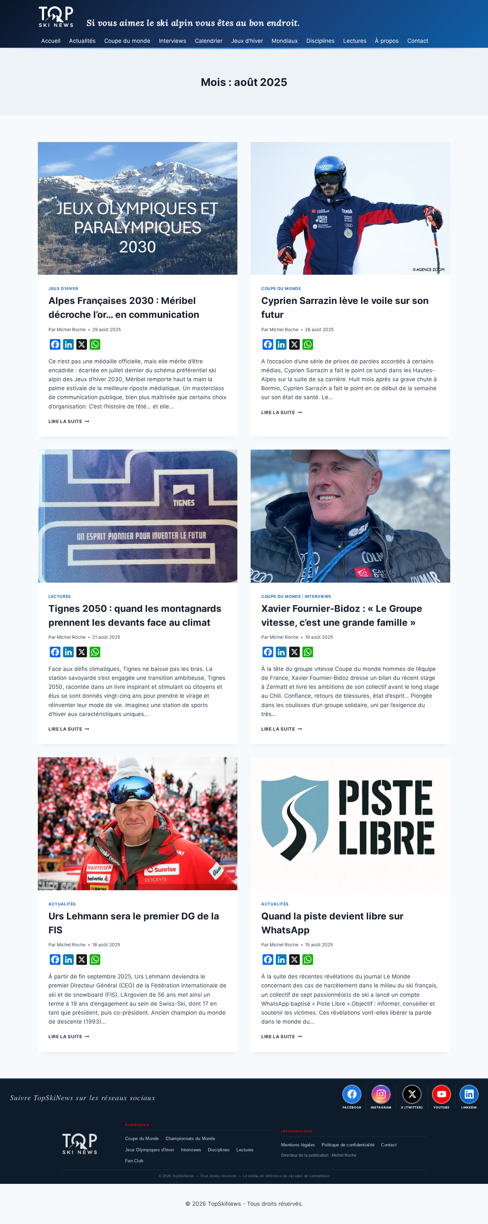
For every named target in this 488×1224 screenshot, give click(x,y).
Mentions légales (298, 1144)
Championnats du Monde (190, 1138)
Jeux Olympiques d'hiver (149, 1149)
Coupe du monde (127, 40)
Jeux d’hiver (247, 40)
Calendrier (208, 40)
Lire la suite (68, 421)
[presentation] (137, 208)
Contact (417, 40)
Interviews (172, 40)
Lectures (354, 40)
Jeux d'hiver (63, 288)
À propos (387, 40)
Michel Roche (71, 329)
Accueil (50, 40)
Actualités (82, 40)
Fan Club (134, 1160)
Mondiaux (285, 40)
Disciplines (320, 40)
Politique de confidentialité (348, 1144)
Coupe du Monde (142, 1138)
